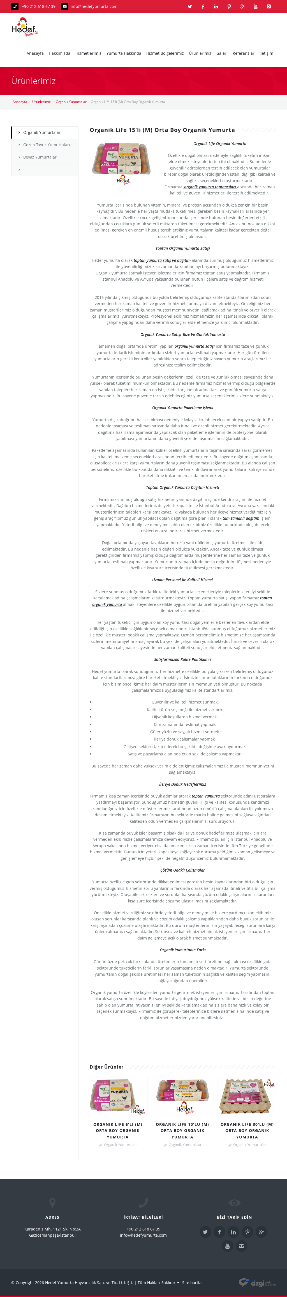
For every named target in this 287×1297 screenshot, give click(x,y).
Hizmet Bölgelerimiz (165, 53)
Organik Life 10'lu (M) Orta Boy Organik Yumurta (182, 1131)
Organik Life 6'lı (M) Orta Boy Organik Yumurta (117, 1131)
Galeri (222, 53)
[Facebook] (202, 6)
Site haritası (193, 1282)
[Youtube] (255, 6)
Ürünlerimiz (200, 53)
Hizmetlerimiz (88, 53)
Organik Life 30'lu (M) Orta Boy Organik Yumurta (247, 1131)
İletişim (266, 53)
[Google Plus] (242, 6)
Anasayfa (35, 53)
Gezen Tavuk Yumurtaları (46, 144)
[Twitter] (189, 6)
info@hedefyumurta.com (94, 6)
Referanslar (243, 53)
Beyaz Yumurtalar (40, 157)
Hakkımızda (59, 53)
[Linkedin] (216, 6)
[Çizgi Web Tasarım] (257, 1282)
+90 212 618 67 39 (38, 6)
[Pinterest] (229, 6)
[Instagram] (268, 6)
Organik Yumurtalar (71, 101)
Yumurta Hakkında (124, 53)
